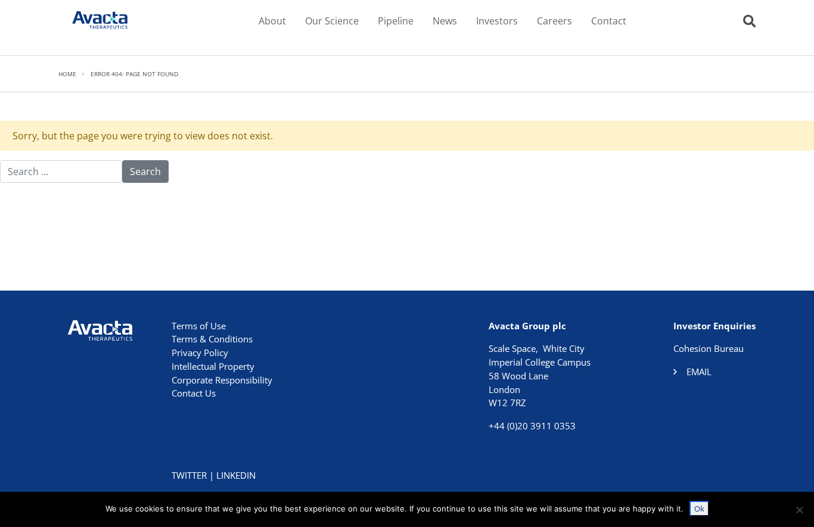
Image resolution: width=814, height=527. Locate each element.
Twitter (189, 475)
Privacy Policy (200, 352)
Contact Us (194, 393)
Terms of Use (199, 326)
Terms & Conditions (212, 339)
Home (67, 74)
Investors (497, 20)
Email (699, 372)
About (272, 20)
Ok (699, 508)
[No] (799, 510)
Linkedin (236, 475)
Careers (554, 20)
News (445, 20)
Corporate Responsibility (222, 380)
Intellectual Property (213, 366)
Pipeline (396, 20)
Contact (608, 20)
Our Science (332, 20)
